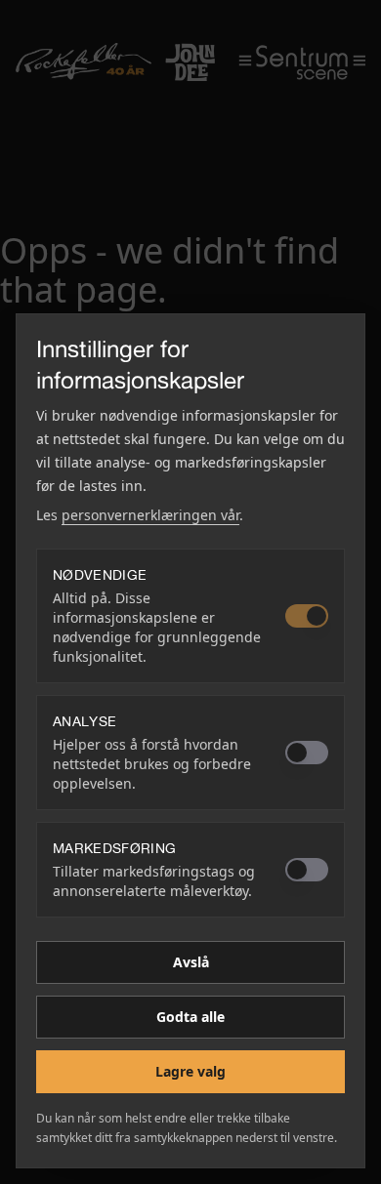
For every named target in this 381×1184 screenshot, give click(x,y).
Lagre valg (190, 1071)
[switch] (306, 616)
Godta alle (190, 1016)
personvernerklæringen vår (150, 515)
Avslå (191, 962)
